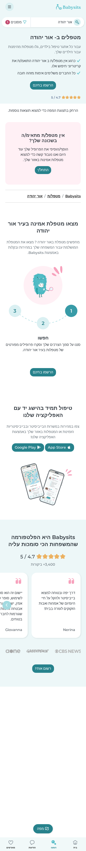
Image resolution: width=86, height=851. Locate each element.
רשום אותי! (43, 668)
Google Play (26, 447)
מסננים (14, 22)
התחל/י (43, 170)
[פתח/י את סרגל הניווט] (9, 7)
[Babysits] (68, 7)
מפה (40, 829)
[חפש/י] (77, 22)
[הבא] (6, 605)
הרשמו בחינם (43, 85)
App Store (57, 447)
